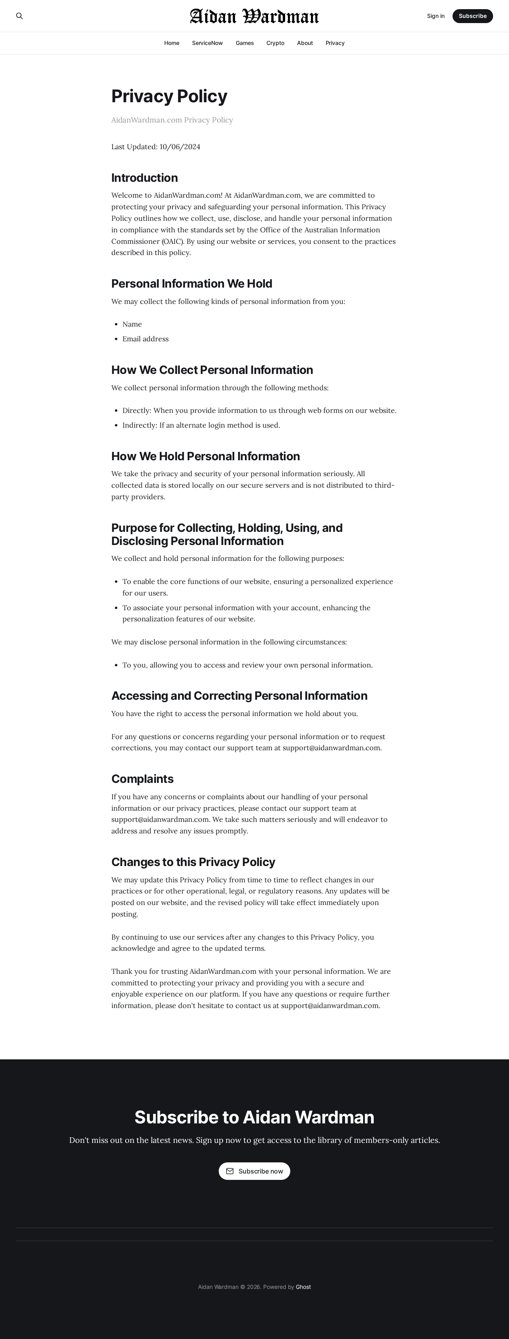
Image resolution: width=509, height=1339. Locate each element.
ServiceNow (207, 42)
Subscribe (473, 15)
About (305, 42)
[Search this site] (19, 16)
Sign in (436, 15)
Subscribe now (261, 1171)
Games (245, 42)
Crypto (275, 42)
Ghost (303, 1286)
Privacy (335, 42)
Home (171, 42)
